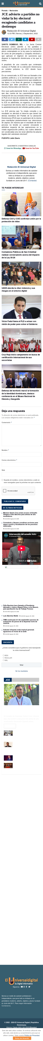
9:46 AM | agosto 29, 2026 (27, 616)
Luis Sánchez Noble (10, 616)
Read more (10, 726)
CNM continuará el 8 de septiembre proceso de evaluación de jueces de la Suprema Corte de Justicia (20, 621)
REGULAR (8, 658)
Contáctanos (6, 1006)
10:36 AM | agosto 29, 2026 (11, 518)
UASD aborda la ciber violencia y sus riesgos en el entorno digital (18, 289)
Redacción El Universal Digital (21, 30)
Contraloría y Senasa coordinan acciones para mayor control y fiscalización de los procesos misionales (20, 524)
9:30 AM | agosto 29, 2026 (11, 626)
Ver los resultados (21, 671)
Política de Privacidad (31, 1035)
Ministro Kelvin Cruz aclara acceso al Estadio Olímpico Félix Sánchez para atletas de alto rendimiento (20, 514)
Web (3, 470)
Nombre (5, 450)
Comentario (7, 422)
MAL (6, 660)
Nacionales (14, 10)
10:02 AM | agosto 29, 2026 (11, 611)
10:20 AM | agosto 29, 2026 (11, 528)
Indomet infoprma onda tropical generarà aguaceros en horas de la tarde (18, 630)
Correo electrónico (9, 460)
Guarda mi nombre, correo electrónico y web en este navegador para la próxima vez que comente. (22, 481)
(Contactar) (32, 180)
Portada (4, 10)
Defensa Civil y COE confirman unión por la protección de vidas (21, 220)
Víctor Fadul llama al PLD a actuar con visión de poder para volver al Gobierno (19, 322)
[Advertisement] (21, 869)
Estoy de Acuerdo (22, 1038)
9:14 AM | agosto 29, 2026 (11, 634)
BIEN (6, 655)
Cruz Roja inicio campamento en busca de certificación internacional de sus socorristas (21, 357)
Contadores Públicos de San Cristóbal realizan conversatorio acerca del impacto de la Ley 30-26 (20, 254)
